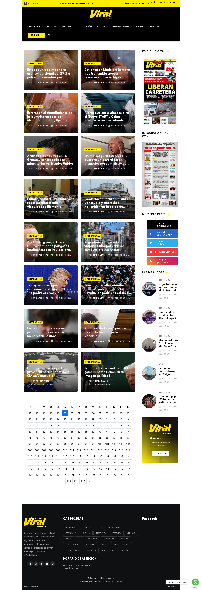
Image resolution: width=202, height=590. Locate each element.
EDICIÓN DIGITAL (108, 550)
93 (51, 444)
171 (72, 474)
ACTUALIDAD (71, 527)
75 (30, 437)
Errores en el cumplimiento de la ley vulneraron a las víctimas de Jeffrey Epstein (49, 116)
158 (86, 468)
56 (107, 425)
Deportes (102, 26)
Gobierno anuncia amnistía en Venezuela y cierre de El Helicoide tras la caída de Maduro (107, 203)
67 (79, 431)
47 (44, 425)
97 (79, 444)
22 (79, 413)
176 (107, 474)
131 (107, 456)
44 (128, 419)
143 (86, 462)
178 (121, 474)
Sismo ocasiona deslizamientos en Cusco (78, 3)
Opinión (139, 26)
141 (72, 462)
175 (100, 474)
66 (72, 431)
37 (79, 419)
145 (100, 462)
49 (58, 425)
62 (44, 431)
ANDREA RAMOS (43, 381)
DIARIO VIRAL (42, 83)
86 (107, 437)
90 (30, 444)
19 (58, 413)
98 (86, 444)
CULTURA (86, 533)
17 (44, 413)
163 (121, 468)
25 (100, 413)
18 (51, 413)
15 (30, 413)
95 (65, 444)
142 (79, 462)
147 (114, 462)
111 (72, 450)
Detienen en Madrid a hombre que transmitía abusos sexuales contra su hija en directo (107, 73)
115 (100, 450)
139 (58, 462)
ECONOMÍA (87, 527)
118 (121, 450)
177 (114, 474)
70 (100, 431)
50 (65, 425)
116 (107, 450)
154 (58, 468)
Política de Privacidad (89, 581)
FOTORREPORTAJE (73, 550)
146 (107, 462)
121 (37, 456)
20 (65, 413)
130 (100, 456)
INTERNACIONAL (114, 527)
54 (93, 425)
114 (93, 450)
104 (128, 444)
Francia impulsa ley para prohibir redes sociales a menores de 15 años (46, 332)
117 (114, 450)
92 (44, 444)
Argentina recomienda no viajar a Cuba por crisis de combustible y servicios (104, 246)
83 (86, 437)
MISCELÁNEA (101, 533)
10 (100, 407)
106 (37, 450)
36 (72, 419)
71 (107, 431)
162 (114, 468)
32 (44, 419)
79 (58, 437)
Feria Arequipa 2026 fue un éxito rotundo (168, 399)
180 (69, 481)
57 (114, 425)
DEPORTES (91, 550)
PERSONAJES (109, 539)
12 (114, 407)
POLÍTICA (124, 539)
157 (79, 468)
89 (128, 437)
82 (79, 437)
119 (128, 450)
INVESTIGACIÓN (72, 545)
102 (114, 444)
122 (44, 456)
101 (107, 444)
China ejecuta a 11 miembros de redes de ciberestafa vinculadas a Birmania (50, 203)
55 (100, 425)
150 (30, 468)
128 (86, 456)
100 (100, 444)
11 (107, 407)
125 (65, 456)
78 (51, 437)
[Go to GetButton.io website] (195, 587)
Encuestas (154, 26)
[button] (159, 204)
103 (121, 444)
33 (51, 419)
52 (79, 425)
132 (114, 456)
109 (58, 450)
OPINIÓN (124, 550)
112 (79, 450)
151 (37, 468)
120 (30, 456)
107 (44, 450)
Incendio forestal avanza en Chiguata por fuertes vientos (168, 371)
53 (86, 425)
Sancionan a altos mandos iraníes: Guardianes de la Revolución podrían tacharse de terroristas (106, 289)
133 (121, 456)
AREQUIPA (117, 533)
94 (58, 444)
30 (30, 419)
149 (128, 462)
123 (51, 456)
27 (114, 413)
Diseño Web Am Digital (32, 587)
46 (37, 425)
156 (72, 468)
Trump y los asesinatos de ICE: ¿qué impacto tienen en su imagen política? (107, 372)
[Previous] (30, 407)
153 (51, 468)
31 (37, 419)
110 (65, 450)
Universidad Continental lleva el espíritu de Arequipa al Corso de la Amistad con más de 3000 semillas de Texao (168, 315)
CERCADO (131, 533)
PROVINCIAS (92, 539)
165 (30, 474)
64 (58, 431)
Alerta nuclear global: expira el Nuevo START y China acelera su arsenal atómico (106, 116)
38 (86, 419)
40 (100, 419)
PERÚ (100, 527)
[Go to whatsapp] (195, 582)
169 (58, 474)
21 (72, 413)
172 (79, 474)
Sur (161, 364)
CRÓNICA (104, 545)
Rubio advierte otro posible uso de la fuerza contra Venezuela (105, 332)
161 (107, 468)
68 (86, 431)
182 (83, 481)
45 (30, 425)
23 (86, 413)
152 (44, 468)
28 (121, 413)
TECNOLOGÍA (71, 533)
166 (37, 474)
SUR (79, 539)
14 (128, 407)
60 (30, 431)
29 (128, 413)
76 (37, 437)
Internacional (35, 64)
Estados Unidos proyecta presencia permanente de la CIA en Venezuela (48, 372)
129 (93, 456)
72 (114, 431)
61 (37, 431)
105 (30, 450)
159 (93, 468)
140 (65, 462)
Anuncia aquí (160, 442)
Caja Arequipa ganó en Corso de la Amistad (168, 287)
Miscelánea (165, 280)
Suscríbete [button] (36, 35)
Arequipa (52, 26)
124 (58, 456)
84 (93, 437)
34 (58, 419)
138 (51, 462)
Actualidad (35, 26)
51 (72, 425)
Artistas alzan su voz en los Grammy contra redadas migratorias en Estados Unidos (50, 160)
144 (93, 462)
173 (86, 474)
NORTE (68, 539)
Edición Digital (121, 26)
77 (44, 437)
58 (121, 425)
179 (128, 474)
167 (44, 474)
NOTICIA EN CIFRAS (121, 545)
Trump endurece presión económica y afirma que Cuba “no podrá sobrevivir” (49, 289)
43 (121, 419)
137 (44, 462)
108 (51, 450)
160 (100, 468)
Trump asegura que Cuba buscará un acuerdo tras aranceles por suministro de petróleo (105, 160)
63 (51, 431)
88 (121, 437)
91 (37, 444)
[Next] (89, 481)
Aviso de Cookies (114, 581)
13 (121, 407)
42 (114, 419)
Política (66, 26)
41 (107, 419)
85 (100, 437)
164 (128, 468)
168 (51, 474)
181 (76, 481)
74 (128, 431)
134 (128, 456)
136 (37, 462)
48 (51, 425)
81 (72, 437)
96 (72, 444)
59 (128, 425)
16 (37, 413)
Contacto (160, 453)
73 (121, 431)
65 (65, 431)
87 (114, 437)
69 (93, 431)
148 (121, 462)
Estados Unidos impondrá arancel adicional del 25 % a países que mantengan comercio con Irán (48, 73)
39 (93, 419)
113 (86, 450)
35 (65, 419)
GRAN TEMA (89, 545)
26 (107, 413)
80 (65, 437)
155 (65, 468)
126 (72, 456)
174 (93, 474)
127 (79, 456)
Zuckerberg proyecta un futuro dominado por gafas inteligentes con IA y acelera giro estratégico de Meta (48, 246)
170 (65, 474)
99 (93, 444)
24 (93, 413)
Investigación (84, 26)
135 (30, 462)
